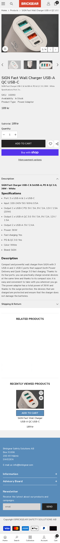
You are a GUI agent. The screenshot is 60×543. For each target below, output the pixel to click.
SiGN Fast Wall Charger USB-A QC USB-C (30, 420)
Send (49, 506)
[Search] (11, 4)
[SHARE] (56, 143)
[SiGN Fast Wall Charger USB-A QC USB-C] (30, 399)
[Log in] (48, 3)
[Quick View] (41, 398)
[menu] (3, 3)
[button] (50, 49)
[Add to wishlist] (50, 143)
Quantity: (6, 128)
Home (4, 10)
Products (14, 10)
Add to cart (23, 143)
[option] (30, 33)
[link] (15, 365)
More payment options (30, 159)
